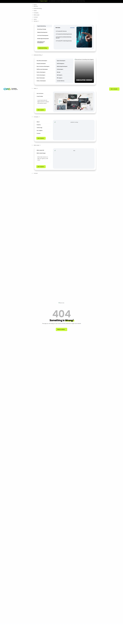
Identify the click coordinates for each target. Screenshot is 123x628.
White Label (36, 145)
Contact (36, 173)
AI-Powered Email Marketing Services (64, 34)
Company (36, 116)
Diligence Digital (43, 1)
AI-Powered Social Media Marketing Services (63, 37)
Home (35, 19)
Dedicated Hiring (38, 55)
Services (36, 21)
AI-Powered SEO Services (61, 31)
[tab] (44, 26)
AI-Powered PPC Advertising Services (64, 40)
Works (35, 88)
